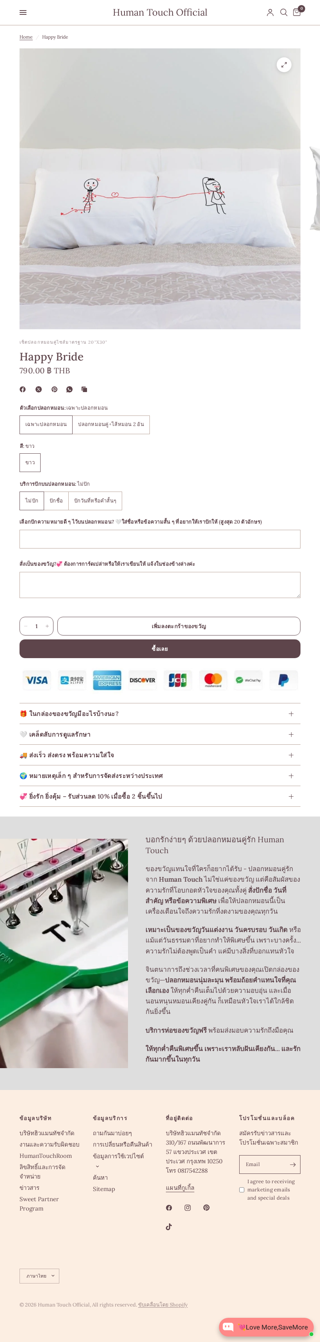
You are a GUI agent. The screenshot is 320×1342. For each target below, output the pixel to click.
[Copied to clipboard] (86, 389)
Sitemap (104, 1189)
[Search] (283, 12)
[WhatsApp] (71, 389)
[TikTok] (174, 1226)
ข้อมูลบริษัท (36, 1118)
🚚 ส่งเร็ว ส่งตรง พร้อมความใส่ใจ (67, 755)
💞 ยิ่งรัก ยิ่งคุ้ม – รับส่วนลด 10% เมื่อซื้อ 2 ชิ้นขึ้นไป (91, 796)
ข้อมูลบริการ (110, 1118)
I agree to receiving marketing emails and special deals (271, 1189)
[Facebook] (24, 389)
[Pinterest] (56, 389)
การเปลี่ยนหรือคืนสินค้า (122, 1144)
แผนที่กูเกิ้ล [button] (180, 1187)
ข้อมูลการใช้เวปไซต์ (118, 1156)
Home (26, 37)
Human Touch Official (160, 12)
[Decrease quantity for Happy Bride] (26, 626)
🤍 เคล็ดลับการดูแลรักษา (55, 734)
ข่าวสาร (29, 1187)
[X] (40, 389)
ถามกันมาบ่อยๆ (112, 1133)
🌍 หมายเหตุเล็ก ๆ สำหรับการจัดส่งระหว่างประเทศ (91, 775)
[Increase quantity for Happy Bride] (47, 626)
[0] (295, 12)
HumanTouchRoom (46, 1155)
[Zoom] (284, 64)
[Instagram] (193, 1207)
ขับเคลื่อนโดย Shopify (163, 1304)
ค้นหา (100, 1177)
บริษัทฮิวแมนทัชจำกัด (47, 1133)
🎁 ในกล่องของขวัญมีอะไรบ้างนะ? (69, 713)
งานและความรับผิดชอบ (50, 1144)
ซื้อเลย (160, 648)
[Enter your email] (292, 1164)
